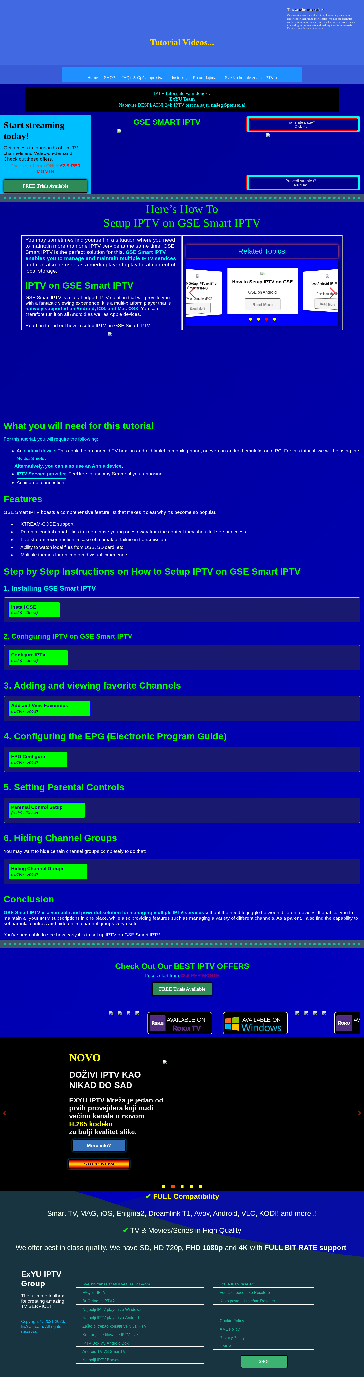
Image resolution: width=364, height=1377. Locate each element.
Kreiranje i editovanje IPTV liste (109, 1335)
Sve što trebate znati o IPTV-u (251, 78)
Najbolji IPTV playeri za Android (110, 1318)
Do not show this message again (305, 28)
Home (92, 78)
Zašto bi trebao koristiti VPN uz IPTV (114, 1326)
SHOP (109, 78)
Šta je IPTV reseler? (237, 1284)
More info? (99, 1145)
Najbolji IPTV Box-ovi (100, 1360)
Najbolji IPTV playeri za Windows (111, 1309)
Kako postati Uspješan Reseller (247, 1301)
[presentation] (303, 124)
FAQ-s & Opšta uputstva (142, 78)
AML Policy (229, 1329)
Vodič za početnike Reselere (244, 1292)
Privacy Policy (232, 1338)
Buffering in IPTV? (98, 1301)
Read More (197, 308)
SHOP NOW (99, 1163)
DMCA (225, 1346)
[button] (250, 319)
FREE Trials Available (45, 186)
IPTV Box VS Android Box (105, 1343)
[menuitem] (92, 74)
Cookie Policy (231, 1321)
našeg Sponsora (227, 105)
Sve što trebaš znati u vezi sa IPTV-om (115, 1284)
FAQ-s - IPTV (93, 1292)
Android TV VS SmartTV (103, 1351)
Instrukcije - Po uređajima (194, 78)
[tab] (303, 124)
